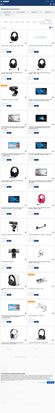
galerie (50, 28)
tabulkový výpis (53, 28)
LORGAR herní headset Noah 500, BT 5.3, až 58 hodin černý (13, 289)
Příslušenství (34, 12)
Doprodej (28, 21)
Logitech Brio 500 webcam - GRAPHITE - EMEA (11, 234)
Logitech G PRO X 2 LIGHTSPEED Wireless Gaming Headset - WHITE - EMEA (39, 262)
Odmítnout (3, 382)
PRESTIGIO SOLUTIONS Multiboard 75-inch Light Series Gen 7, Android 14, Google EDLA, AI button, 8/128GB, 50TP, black (41, 181)
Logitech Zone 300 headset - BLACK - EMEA (38, 342)
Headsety (7, 14)
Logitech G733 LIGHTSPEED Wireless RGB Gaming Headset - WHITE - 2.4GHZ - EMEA (12, 343)
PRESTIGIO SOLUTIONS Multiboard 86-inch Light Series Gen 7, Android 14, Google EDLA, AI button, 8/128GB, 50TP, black (14, 127)
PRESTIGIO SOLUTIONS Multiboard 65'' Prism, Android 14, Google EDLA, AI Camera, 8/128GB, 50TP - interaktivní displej (13, 316)
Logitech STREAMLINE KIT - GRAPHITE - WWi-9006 (40, 234)
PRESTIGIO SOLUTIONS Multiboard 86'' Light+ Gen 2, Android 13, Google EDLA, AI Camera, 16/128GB (13, 208)
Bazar (23, 21)
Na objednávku (42, 21)
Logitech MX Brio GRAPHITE (8, 261)
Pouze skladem (43, 23)
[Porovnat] (25, 43)
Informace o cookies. (19, 380)
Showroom (49, 21)
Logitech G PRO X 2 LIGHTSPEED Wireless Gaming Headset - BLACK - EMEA (39, 73)
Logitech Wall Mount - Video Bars (36, 315)
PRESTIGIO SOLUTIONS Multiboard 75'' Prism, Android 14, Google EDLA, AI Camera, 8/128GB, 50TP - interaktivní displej (13, 154)
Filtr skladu (50, 23)
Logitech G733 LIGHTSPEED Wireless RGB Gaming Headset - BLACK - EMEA (12, 181)
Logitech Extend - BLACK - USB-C (36, 288)
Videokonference (7, 12)
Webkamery (48, 12)
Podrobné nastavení (42, 382)
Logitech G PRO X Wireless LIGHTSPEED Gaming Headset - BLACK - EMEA (12, 73)
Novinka (5, 21)
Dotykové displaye (21, 12)
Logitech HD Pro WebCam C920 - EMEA (10, 99)
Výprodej (11, 21)
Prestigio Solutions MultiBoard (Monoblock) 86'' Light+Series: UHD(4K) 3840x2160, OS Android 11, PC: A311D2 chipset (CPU (40, 127)
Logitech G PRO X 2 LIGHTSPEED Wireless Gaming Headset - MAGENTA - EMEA (39, 208)
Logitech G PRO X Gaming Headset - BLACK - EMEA (12, 45)
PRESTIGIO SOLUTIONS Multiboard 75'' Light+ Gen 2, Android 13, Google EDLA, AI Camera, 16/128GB (40, 154)
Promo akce (34, 21)
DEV (6, 1)
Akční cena (17, 21)
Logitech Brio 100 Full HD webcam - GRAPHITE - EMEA (40, 45)
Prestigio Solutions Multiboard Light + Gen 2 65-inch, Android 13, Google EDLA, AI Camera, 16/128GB (40, 100)
